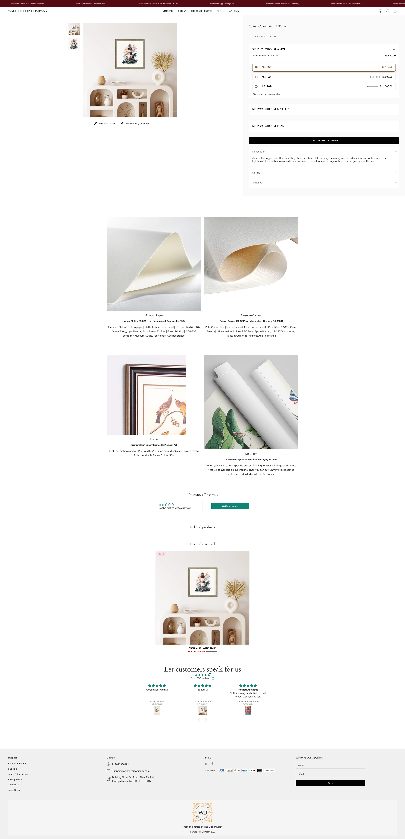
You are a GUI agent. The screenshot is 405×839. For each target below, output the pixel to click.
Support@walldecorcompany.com (131, 771)
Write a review (230, 506)
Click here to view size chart (267, 94)
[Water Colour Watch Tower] (202, 598)
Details (256, 172)
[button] (168, 11)
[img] (202, 675)
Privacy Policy (15, 779)
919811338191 (120, 764)
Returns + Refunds (17, 763)
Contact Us (13, 784)
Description (258, 151)
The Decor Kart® (213, 826)
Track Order (14, 790)
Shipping (257, 182)
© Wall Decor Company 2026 (202, 832)
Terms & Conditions (18, 774)
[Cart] (395, 11)
